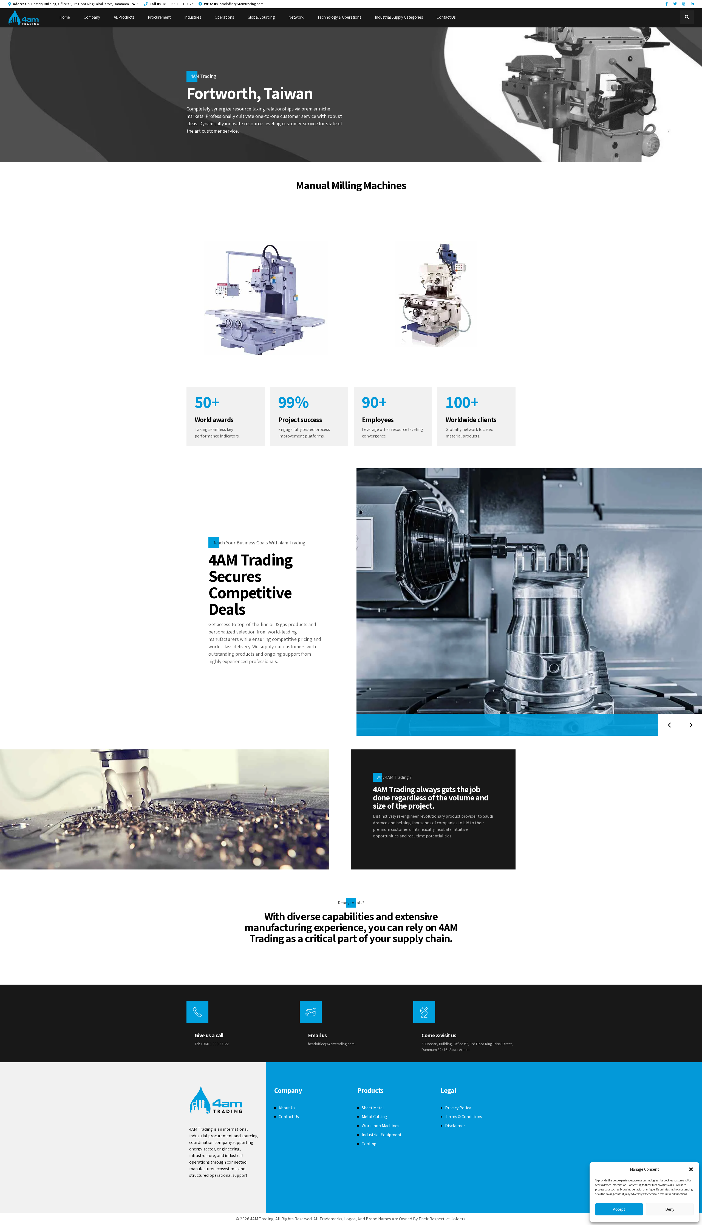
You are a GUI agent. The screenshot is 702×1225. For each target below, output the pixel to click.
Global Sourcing (261, 17)
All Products (124, 17)
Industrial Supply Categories (399, 17)
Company (92, 17)
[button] (691, 1169)
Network (296, 17)
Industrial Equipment (381, 1135)
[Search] (687, 17)
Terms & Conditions (463, 1116)
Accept (619, 1209)
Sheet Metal (373, 1108)
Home (65, 17)
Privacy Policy (458, 1108)
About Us (287, 1108)
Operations (224, 17)
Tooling (369, 1144)
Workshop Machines (380, 1126)
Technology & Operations (339, 17)
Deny (669, 1209)
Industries (192, 17)
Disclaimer (455, 1126)
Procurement (159, 17)
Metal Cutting (374, 1116)
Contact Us (446, 17)
